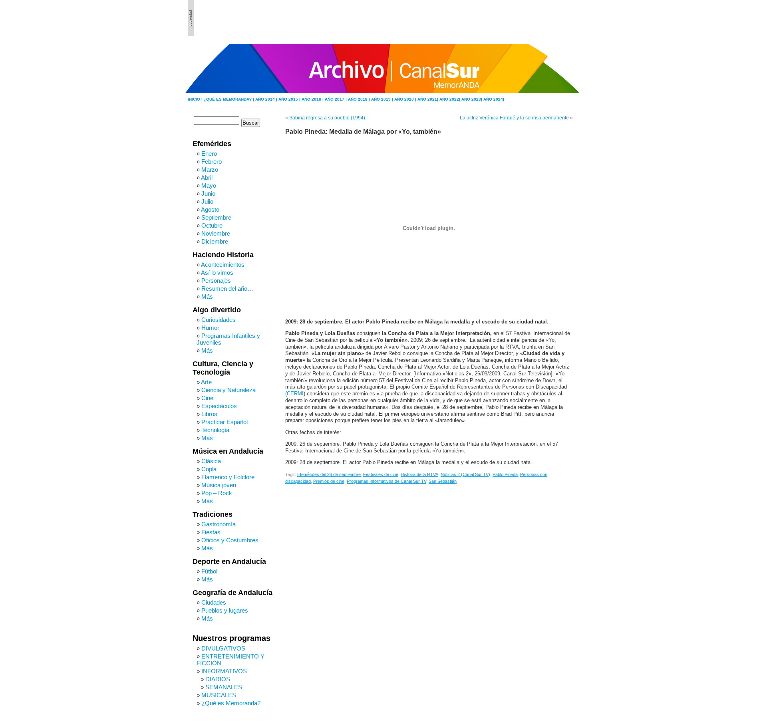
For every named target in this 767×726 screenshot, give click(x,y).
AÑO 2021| (428, 99)
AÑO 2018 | (359, 99)
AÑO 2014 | (266, 99)
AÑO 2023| (472, 99)
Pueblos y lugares (224, 610)
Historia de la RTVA (419, 474)
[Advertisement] (535, 18)
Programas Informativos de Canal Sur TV (386, 481)
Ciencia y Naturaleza (228, 390)
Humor (210, 327)
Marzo (209, 169)
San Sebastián (443, 481)
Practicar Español (224, 422)
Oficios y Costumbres (229, 540)
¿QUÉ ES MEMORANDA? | (229, 99)
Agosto (210, 209)
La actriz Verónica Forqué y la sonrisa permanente (514, 118)
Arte (206, 382)
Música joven (218, 485)
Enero (209, 153)
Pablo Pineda (505, 474)
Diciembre (214, 241)
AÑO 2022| (450, 99)
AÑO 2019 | (382, 99)
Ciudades (213, 602)
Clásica (211, 461)
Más (207, 296)
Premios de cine (328, 481)
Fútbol (209, 571)
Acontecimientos (222, 264)
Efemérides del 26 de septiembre (329, 474)
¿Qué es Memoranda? (230, 703)
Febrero (211, 161)
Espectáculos (219, 406)
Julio (207, 201)
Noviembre (215, 233)
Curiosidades (218, 319)
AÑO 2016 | (313, 99)
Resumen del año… (227, 288)
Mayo (208, 185)
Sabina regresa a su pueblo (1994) (327, 118)
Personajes (216, 280)
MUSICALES (218, 695)
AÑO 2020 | (405, 99)
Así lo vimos (217, 272)
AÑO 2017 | (336, 99)
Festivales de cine (380, 474)
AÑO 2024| (493, 99)
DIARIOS (217, 679)
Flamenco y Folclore (227, 477)
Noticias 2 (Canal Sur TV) (465, 474)
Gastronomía (218, 524)
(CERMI (294, 394)
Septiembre (216, 217)
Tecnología (215, 429)
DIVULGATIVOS (223, 648)
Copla (209, 469)
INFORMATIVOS (224, 671)
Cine (207, 398)
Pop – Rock (216, 493)
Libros (209, 414)
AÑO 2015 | (290, 99)
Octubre (212, 225)
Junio (208, 193)
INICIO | (196, 99)
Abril (207, 177)
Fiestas (211, 532)
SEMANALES (223, 687)
